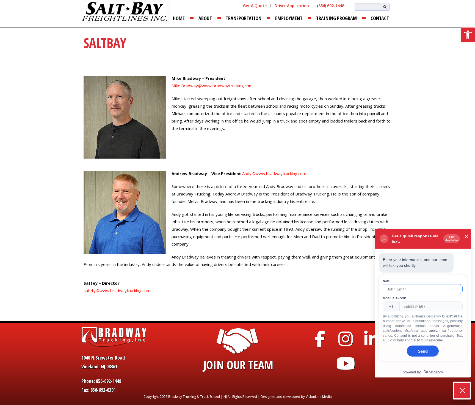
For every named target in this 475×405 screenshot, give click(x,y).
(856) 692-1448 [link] (330, 5)
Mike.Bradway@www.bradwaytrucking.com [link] (212, 85)
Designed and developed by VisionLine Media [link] (296, 396)
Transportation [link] (243, 18)
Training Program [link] (336, 18)
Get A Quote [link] (255, 5)
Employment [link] (288, 18)
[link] (468, 35)
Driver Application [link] (292, 5)
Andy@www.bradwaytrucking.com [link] (274, 173)
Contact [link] (380, 18)
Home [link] (179, 18)
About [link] (205, 18)
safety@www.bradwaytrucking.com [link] (117, 290)
